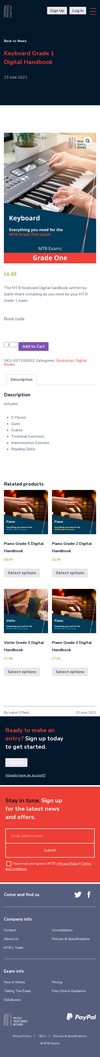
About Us (11, 939)
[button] (87, 141)
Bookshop (65, 360)
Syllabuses (12, 999)
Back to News (15, 41)
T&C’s (42, 1036)
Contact (10, 930)
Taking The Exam (17, 991)
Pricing (57, 982)
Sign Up (57, 10)
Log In (77, 10)
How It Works (14, 982)
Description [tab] (22, 379)
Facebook (88, 894)
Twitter (78, 894)
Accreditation (62, 930)
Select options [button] (22, 573)
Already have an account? (25, 775)
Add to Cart (33, 346)
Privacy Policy (68, 864)
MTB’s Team (13, 947)
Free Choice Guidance (69, 991)
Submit (50, 850)
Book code (14, 319)
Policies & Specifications (71, 939)
